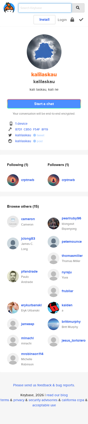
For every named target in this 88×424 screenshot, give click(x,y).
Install (44, 19)
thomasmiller (72, 255)
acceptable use (44, 405)
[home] (9, 6)
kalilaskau (23, 135)
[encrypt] (72, 20)
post (39, 141)
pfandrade (29, 271)
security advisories (43, 399)
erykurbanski (31, 305)
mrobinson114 (32, 353)
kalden (67, 305)
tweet (40, 135)
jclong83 (28, 238)
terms (4, 399)
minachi (27, 338)
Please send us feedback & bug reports (43, 385)
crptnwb (27, 179)
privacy (18, 399)
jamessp (27, 324)
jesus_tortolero (74, 340)
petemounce (72, 241)
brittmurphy (71, 321)
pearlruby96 (71, 218)
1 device (21, 123)
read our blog (57, 394)
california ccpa (73, 399)
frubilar (67, 291)
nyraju (67, 272)
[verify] (81, 20)
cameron (28, 219)
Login (62, 19)
